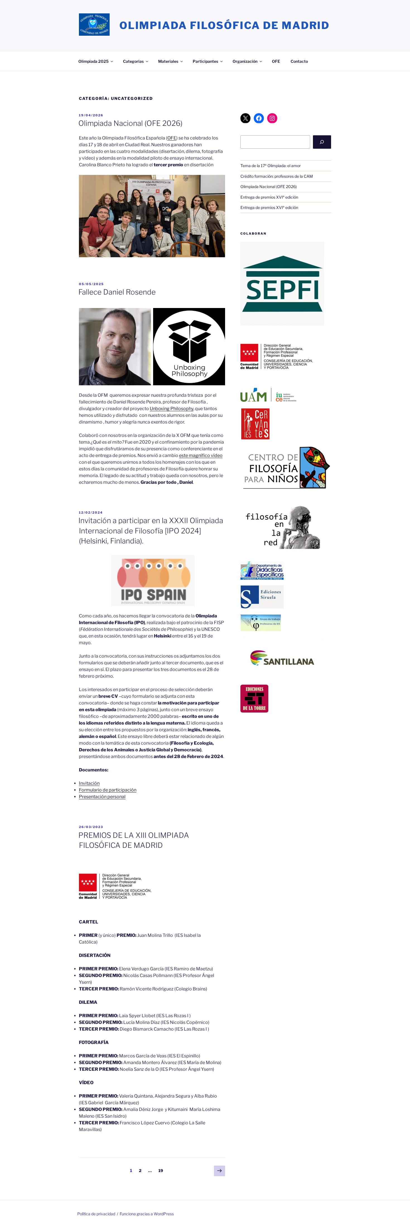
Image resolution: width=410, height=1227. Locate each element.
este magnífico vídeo (201, 455)
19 (162, 1170)
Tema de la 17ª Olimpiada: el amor (270, 165)
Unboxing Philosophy (171, 408)
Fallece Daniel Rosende (117, 292)
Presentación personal (102, 796)
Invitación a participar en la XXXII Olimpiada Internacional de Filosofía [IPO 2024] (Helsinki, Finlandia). (150, 530)
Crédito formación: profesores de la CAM (276, 176)
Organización (245, 61)
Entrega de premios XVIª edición (269, 197)
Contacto (299, 61)
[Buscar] (322, 142)
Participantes (205, 61)
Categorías (133, 61)
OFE (276, 61)
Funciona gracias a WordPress (147, 1213)
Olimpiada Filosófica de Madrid (224, 25)
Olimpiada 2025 (93, 61)
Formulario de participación (107, 790)
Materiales (168, 61)
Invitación (89, 783)
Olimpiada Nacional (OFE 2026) (130, 123)
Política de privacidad (96, 1213)
